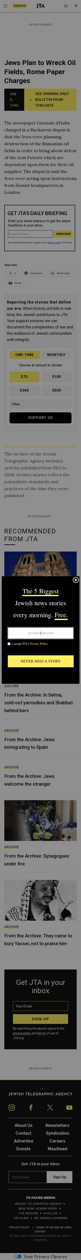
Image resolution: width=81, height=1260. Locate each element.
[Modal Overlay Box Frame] (40, 630)
